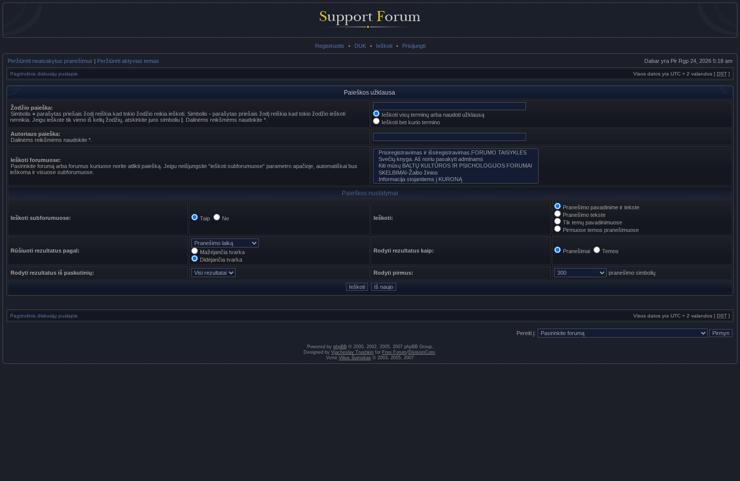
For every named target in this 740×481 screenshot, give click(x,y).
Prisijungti (413, 46)
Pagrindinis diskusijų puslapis (44, 73)
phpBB (340, 346)
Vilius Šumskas (355, 357)
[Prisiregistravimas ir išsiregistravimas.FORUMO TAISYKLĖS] (456, 152)
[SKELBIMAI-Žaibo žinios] (456, 173)
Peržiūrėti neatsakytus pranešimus (50, 61)
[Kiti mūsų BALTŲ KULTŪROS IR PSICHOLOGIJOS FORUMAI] (456, 166)
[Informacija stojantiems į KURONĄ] (456, 179)
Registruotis (329, 46)
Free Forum (394, 352)
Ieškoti (384, 46)
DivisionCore (421, 352)
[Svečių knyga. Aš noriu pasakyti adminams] (456, 159)
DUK (360, 46)
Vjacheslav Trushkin (352, 352)
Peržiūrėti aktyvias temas (128, 61)
